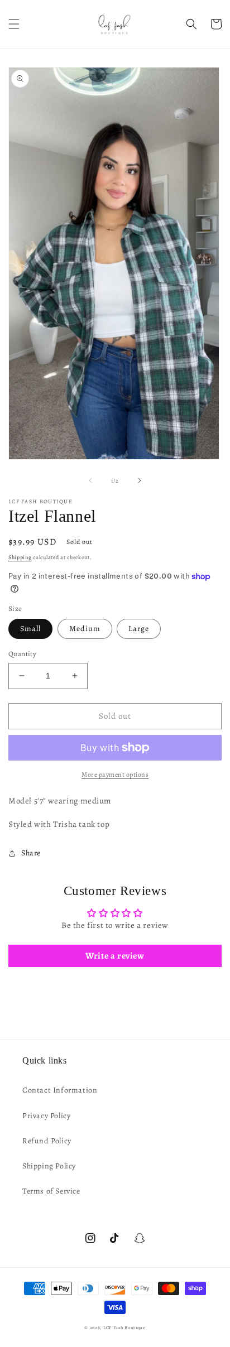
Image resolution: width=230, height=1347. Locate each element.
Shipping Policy (49, 1166)
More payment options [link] (115, 774)
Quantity (22, 653)
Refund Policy (46, 1141)
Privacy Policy (46, 1115)
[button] (14, 24)
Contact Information (59, 1090)
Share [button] (31, 853)
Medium (84, 628)
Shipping (20, 557)
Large (138, 628)
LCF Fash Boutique (124, 1328)
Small (30, 628)
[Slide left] (90, 480)
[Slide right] (139, 480)
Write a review (114, 956)
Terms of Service (51, 1191)
